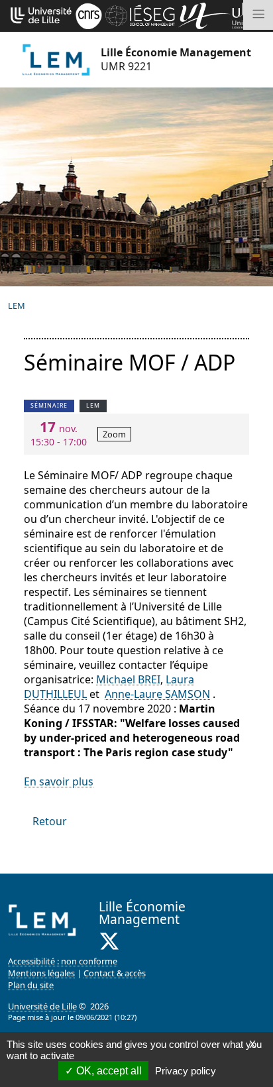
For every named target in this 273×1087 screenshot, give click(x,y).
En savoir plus (58, 781)
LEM (16, 306)
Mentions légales (41, 973)
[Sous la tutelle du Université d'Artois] (204, 14)
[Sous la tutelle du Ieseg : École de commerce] (140, 14)
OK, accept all (108, 1070)
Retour (49, 821)
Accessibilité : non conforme (62, 961)
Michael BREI (128, 679)
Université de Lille (42, 1006)
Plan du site (31, 985)
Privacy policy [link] (185, 1070)
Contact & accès (114, 973)
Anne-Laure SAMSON (157, 694)
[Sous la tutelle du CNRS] (89, 14)
